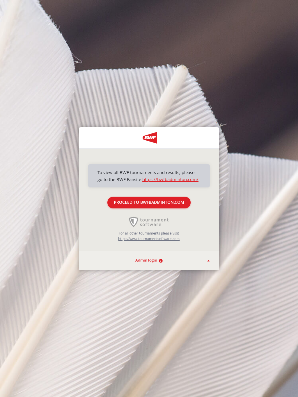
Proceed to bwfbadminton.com (149, 202)
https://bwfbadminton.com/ (170, 179)
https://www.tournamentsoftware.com (149, 238)
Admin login (147, 260)
